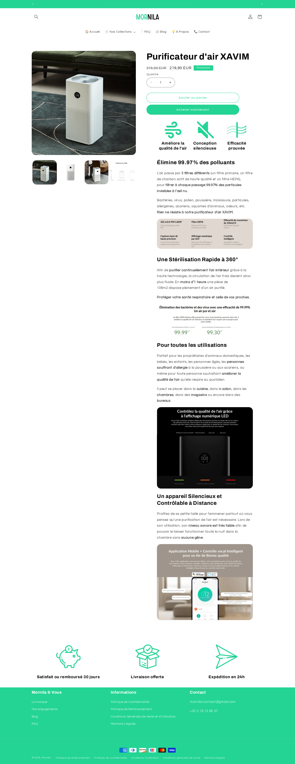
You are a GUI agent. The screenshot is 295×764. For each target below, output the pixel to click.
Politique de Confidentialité (130, 701)
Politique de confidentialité (110, 758)
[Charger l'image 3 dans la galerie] (97, 172)
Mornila (46, 758)
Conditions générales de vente (181, 758)
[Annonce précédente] (32, 4)
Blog (35, 716)
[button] (36, 16)
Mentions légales (214, 758)
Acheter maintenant (192, 109)
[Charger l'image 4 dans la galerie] (122, 172)
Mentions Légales (123, 723)
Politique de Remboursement (131, 709)
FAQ (35, 723)
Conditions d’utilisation (145, 758)
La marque (39, 701)
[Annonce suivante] (262, 4)
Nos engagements (45, 709)
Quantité (152, 74)
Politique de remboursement (73, 758)
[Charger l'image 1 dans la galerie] (45, 172)
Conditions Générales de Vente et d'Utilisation (143, 716)
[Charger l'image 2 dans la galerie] (70, 172)
